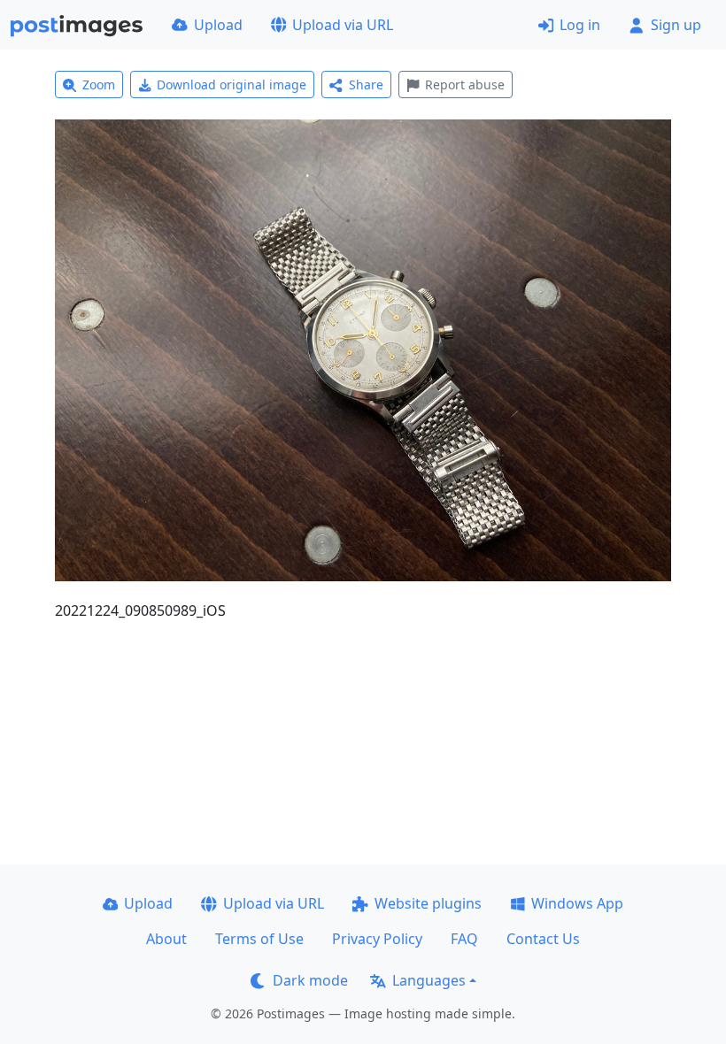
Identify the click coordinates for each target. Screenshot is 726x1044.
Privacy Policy (377, 938)
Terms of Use (259, 938)
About (166, 938)
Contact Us (543, 938)
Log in (580, 25)
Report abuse (465, 84)
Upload (218, 25)
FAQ (464, 938)
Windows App (577, 903)
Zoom (98, 84)
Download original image (231, 84)
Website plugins (428, 903)
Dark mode (310, 980)
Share (366, 84)
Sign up (676, 25)
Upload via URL (342, 25)
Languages (429, 980)
